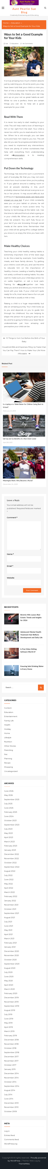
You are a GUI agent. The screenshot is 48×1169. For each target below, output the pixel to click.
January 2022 (10, 901)
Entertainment (10, 716)
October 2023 (10, 820)
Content (8, 708)
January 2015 (10, 1069)
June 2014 (8, 1099)
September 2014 (11, 1086)
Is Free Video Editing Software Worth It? (28, 650)
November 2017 (11, 1061)
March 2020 (9, 989)
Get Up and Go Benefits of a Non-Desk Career (19, 439)
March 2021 (9, 938)
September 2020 (11, 964)
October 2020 (10, 960)
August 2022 (9, 871)
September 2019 (11, 1006)
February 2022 (10, 896)
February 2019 (10, 1035)
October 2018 (10, 1048)
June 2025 (8, 808)
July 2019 (8, 1014)
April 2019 (8, 1027)
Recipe (7, 763)
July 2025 (8, 804)
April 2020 (8, 985)
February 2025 (10, 812)
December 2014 (11, 1073)
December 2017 (11, 1056)
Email (10, 566)
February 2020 (10, 993)
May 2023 (8, 833)
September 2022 (11, 867)
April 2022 (8, 888)
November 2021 (11, 905)
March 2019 (9, 1031)
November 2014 (11, 1078)
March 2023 (9, 842)
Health (7, 725)
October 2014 (10, 1082)
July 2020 (8, 972)
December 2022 (11, 854)
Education (15, 43)
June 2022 (8, 879)
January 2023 (10, 850)
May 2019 (8, 1023)
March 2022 (9, 892)
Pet (5, 754)
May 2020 (8, 981)
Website (10, 578)
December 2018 (11, 1040)
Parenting (8, 750)
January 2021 (10, 947)
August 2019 (9, 1010)
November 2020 (11, 955)
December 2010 (11, 1103)
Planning (8, 758)
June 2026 (8, 791)
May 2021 (8, 930)
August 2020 (9, 968)
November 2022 (11, 858)
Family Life (9, 721)
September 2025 (11, 799)
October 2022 (10, 863)
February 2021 (10, 943)
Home (7, 733)
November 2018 (11, 1044)
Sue (6, 43)
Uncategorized (10, 771)
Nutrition (8, 742)
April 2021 (8, 934)
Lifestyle (7, 737)
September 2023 (11, 825)
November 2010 (11, 1107)
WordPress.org (10, 1144)
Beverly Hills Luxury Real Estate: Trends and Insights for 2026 (31, 617)
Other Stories (10, 746)
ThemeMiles (24, 1164)
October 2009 (10, 1111)
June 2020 (9, 976)
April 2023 (8, 837)
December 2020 (11, 951)
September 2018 (11, 1052)
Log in (7, 1131)
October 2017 (10, 1065)
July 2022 (8, 875)
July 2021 (8, 922)
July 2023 (8, 829)
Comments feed (11, 1139)
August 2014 (9, 1090)
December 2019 (11, 997)
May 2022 (8, 884)
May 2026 (8, 795)
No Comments (28, 43)
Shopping (8, 767)
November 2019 (11, 1002)
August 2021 (9, 917)
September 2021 (11, 913)
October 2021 (10, 909)
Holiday (7, 729)
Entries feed (9, 1135)
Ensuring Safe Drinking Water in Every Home (32, 668)
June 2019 (8, 1019)
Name (10, 554)
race (22, 284)
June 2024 (9, 816)
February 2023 (10, 846)
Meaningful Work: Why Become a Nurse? (18, 481)
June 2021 (8, 926)
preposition (19, 155)
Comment (12, 517)
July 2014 (8, 1094)
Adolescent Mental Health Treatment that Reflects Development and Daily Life (31, 634)
